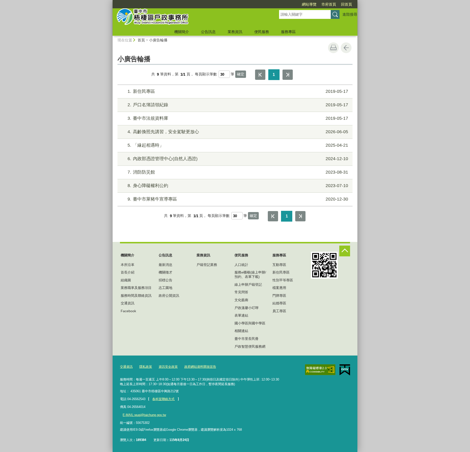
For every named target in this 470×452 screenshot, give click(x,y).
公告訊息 (208, 32)
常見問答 (241, 292)
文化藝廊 (241, 300)
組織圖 (126, 280)
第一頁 (260, 75)
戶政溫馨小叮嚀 (246, 308)
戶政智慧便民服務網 (250, 346)
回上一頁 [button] (346, 47)
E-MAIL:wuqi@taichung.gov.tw (144, 415)
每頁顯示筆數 (206, 74)
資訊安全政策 (168, 367)
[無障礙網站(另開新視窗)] (320, 369)
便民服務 (261, 32)
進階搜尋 (349, 14)
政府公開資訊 (169, 295)
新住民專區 (238, 91)
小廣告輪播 (158, 40)
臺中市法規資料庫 (238, 118)
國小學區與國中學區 (250, 323)
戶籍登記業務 (207, 265)
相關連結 (241, 331)
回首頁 (346, 4)
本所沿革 (127, 265)
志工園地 (165, 288)
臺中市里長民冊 (246, 339)
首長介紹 (127, 272)
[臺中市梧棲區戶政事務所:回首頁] (190, 18)
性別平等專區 (282, 280)
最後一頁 (287, 75)
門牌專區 (279, 295)
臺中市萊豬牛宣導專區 (238, 199)
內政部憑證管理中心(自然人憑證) (238, 158)
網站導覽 (309, 4)
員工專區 (279, 311)
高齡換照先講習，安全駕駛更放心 (238, 131)
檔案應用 (279, 288)
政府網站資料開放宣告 (200, 367)
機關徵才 (165, 272)
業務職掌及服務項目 (136, 288)
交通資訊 (127, 303)
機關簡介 (181, 32)
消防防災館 (238, 172)
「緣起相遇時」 (238, 145)
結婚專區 (279, 303)
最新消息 (165, 265)
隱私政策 (145, 367)
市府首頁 (328, 4)
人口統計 (241, 265)
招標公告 (165, 280)
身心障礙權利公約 (238, 185)
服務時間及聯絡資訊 (136, 295)
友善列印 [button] (333, 47)
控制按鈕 (344, 251)
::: (110, 2)
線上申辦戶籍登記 (248, 284)
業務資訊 (235, 32)
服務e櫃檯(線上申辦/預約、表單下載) (250, 274)
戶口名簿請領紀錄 (238, 104)
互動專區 (279, 265)
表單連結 (241, 315)
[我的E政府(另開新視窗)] (345, 370)
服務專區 (288, 32)
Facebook (128, 311)
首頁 (141, 40)
